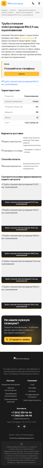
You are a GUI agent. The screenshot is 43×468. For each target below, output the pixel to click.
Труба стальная (7, 12)
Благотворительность (32, 400)
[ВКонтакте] (18, 426)
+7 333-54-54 (21, 412)
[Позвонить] (33, 3)
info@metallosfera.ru (21, 419)
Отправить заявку (19, 339)
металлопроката (26, 38)
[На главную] (15, 3)
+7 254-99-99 (21, 415)
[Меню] (3, 3)
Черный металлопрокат (27, 10)
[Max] (24, 426)
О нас (32, 384)
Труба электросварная (24, 12)
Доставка (32, 388)
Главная (4, 10)
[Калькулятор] (39, 3)
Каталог (13, 10)
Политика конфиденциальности (21, 438)
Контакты (32, 391)
